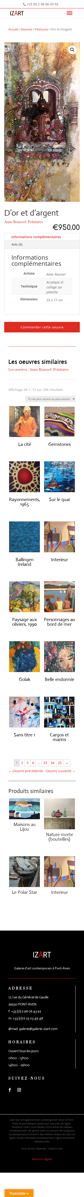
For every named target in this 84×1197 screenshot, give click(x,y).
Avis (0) (16, 244)
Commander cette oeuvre (42, 327)
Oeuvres (26, 29)
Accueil (13, 29)
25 (60, 762)
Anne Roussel (15, 222)
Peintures (41, 29)
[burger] (69, 13)
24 (52, 762)
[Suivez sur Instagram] (19, 1090)
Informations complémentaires (36, 237)
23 (45, 762)
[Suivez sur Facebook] (10, 1090)
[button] (72, 50)
